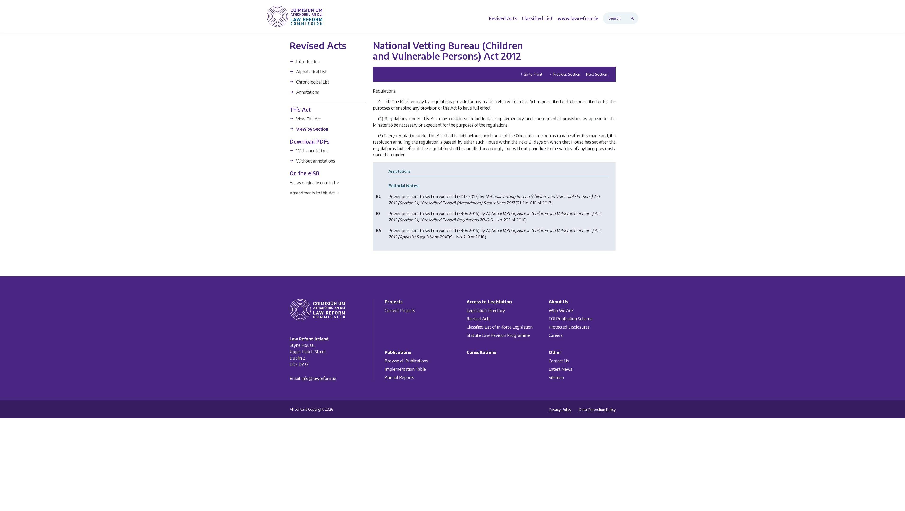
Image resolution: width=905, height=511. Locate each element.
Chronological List (312, 81)
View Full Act (308, 118)
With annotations (311, 150)
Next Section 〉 (599, 74)
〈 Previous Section (564, 74)
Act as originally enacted (315, 182)
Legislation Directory (486, 310)
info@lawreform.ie (319, 378)
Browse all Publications (406, 360)
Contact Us (559, 360)
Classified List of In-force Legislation (500, 327)
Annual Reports (399, 377)
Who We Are (561, 310)
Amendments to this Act (315, 192)
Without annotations (315, 160)
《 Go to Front (530, 74)
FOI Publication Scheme (570, 318)
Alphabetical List (311, 71)
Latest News (560, 369)
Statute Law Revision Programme (498, 335)
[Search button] (633, 18)
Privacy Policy (560, 409)
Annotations (307, 92)
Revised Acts (478, 318)
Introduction (307, 61)
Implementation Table (405, 369)
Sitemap (556, 377)
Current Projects (400, 310)
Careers (556, 335)
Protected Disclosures (569, 327)
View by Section (311, 129)
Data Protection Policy (597, 409)
